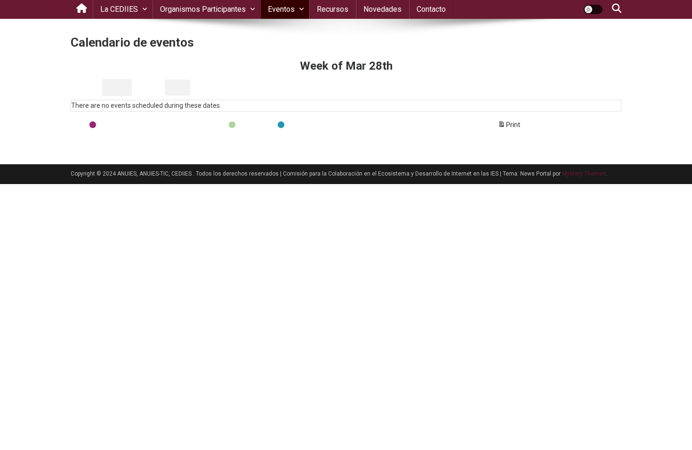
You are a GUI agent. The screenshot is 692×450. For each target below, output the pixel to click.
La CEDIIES (119, 9)
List (117, 89)
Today (277, 87)
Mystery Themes (584, 173)
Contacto (431, 9)
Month (150, 87)
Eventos (281, 9)
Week (177, 87)
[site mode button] (593, 9)
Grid (85, 89)
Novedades (382, 9)
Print (509, 127)
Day (201, 87)
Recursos (332, 9)
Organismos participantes (203, 9)
